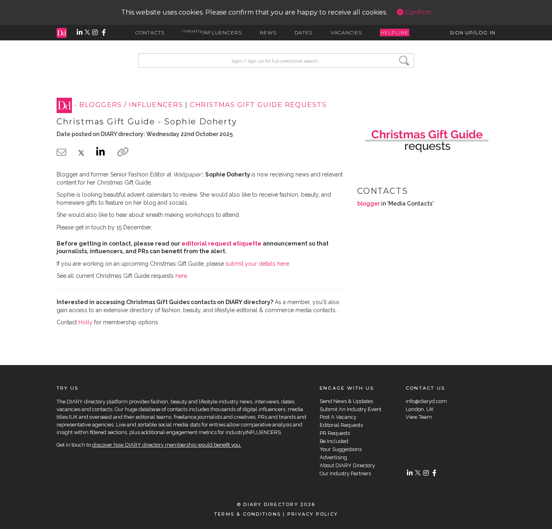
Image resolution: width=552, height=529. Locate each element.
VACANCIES (346, 32)
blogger (368, 203)
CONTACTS (150, 32)
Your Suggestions (341, 449)
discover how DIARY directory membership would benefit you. (166, 445)
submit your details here (257, 263)
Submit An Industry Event (350, 409)
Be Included (334, 441)
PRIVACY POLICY (312, 514)
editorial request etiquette (221, 243)
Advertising (333, 457)
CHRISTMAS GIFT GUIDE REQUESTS (258, 105)
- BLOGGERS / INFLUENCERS (128, 105)
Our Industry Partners (345, 473)
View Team (419, 417)
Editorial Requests (341, 425)
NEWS (268, 32)
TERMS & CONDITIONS (247, 514)
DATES (304, 32)
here (181, 276)
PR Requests (335, 433)
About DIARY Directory (347, 465)
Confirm (417, 12)
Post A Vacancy (338, 417)
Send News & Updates (346, 401)
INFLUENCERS (212, 32)
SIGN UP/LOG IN (472, 32)
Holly (85, 322)
